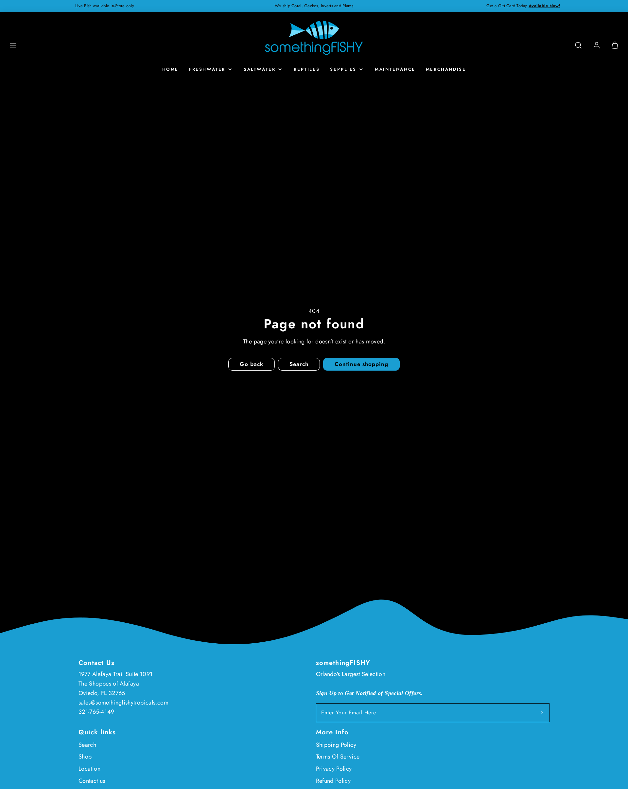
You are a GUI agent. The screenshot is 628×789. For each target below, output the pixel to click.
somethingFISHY (343, 663)
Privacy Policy (334, 768)
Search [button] (298, 364)
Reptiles (307, 69)
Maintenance (395, 69)
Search (87, 745)
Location (89, 768)
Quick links (97, 732)
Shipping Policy (336, 745)
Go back (251, 364)
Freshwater (207, 69)
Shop (85, 756)
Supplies (343, 69)
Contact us (91, 781)
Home (170, 69)
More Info (332, 732)
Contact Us (96, 663)
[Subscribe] (542, 712)
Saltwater (259, 69)
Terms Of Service (338, 756)
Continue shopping (361, 364)
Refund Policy (333, 781)
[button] (13, 45)
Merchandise (446, 69)
